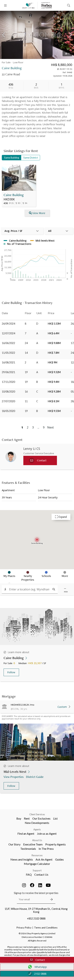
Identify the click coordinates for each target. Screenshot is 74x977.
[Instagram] (24, 885)
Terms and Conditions (45, 927)
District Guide (34, 777)
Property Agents (55, 844)
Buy (18, 818)
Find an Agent (25, 833)
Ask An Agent (44, 859)
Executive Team (33, 844)
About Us (37, 840)
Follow (11, 672)
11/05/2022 (8, 352)
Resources (37, 855)
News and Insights (21, 859)
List (55, 818)
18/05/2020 (8, 410)
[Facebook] (32, 885)
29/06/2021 (8, 372)
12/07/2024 (8, 333)
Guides (59, 859)
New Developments (37, 822)
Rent (27, 818)
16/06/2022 (8, 343)
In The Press (46, 848)
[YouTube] (48, 885)
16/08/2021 (8, 362)
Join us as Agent (47, 833)
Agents (37, 829)
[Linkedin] (40, 885)
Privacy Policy (24, 927)
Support (37, 870)
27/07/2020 (8, 401)
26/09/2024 (8, 323)
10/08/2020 (8, 391)
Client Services (37, 814)
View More (38, 213)
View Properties (14, 777)
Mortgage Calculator (37, 863)
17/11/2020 (8, 381)
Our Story (14, 844)
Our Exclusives (41, 818)
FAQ (29, 874)
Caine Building (14, 195)
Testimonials (28, 848)
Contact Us (41, 874)
